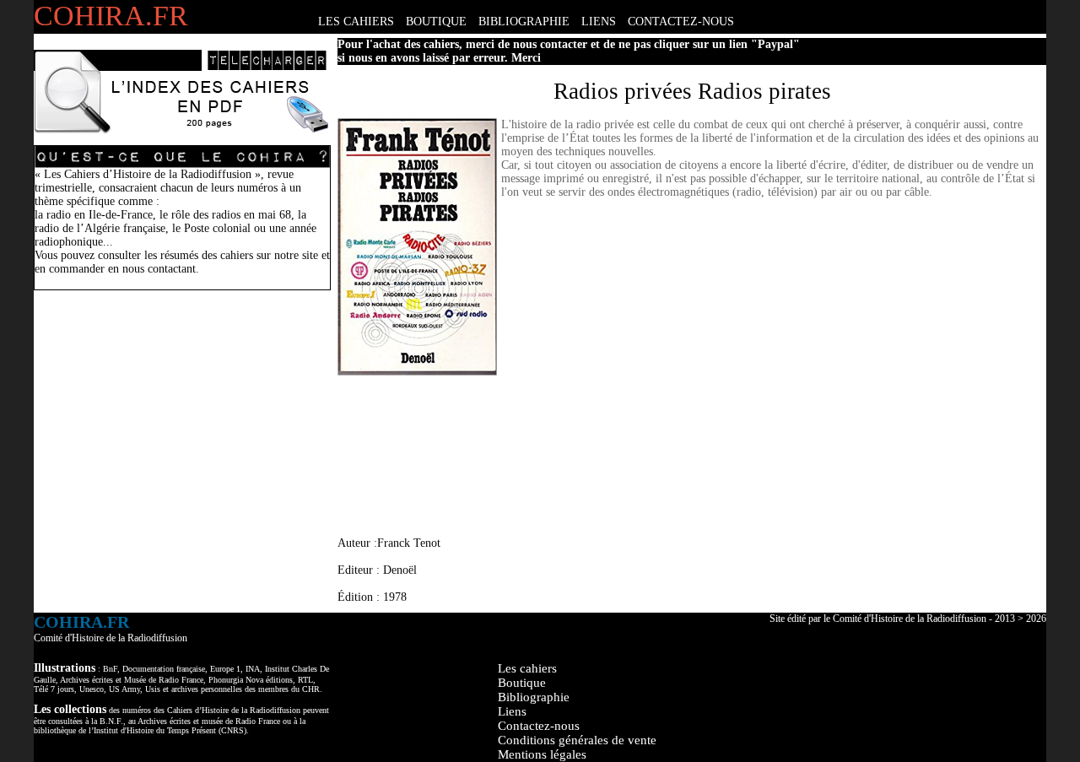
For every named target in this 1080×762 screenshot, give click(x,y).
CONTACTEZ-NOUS (681, 21)
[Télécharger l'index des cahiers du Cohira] (181, 130)
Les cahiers (527, 668)
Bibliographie (534, 697)
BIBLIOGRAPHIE (524, 21)
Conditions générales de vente (577, 740)
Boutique (522, 682)
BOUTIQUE (436, 21)
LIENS (598, 21)
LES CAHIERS (356, 21)
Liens (512, 711)
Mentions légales (542, 754)
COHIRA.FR (111, 15)
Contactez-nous (539, 725)
